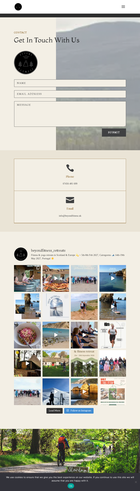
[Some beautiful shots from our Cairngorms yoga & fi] (56, 363)
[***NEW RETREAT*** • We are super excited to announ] (56, 306)
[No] (135, 482)
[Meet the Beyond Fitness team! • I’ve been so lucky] (112, 335)
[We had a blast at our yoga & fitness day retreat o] (56, 278)
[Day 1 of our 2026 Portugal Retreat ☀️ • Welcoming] (84, 335)
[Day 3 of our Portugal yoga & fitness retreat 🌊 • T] (112, 306)
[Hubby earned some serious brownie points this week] (56, 391)
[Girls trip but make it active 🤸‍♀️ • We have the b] (112, 278)
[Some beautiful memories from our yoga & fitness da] (27, 278)
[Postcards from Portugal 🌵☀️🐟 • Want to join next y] (27, 306)
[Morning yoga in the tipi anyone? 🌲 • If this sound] (27, 363)
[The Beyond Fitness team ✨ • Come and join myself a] (84, 306)
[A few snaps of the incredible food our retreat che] (27, 335)
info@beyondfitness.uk (70, 216)
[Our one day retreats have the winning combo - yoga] (112, 391)
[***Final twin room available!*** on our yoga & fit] (84, 391)
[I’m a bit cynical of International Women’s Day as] (112, 363)
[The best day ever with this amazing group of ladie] (27, 391)
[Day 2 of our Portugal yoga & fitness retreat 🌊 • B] (56, 335)
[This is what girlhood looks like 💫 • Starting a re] (84, 278)
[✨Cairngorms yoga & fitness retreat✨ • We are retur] (84, 363)
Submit (114, 132)
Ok (70, 486)
